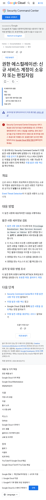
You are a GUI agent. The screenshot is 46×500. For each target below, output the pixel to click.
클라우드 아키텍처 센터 (10, 433)
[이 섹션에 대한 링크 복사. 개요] (10, 175)
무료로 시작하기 (11, 17)
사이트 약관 (34, 474)
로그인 (40, 3)
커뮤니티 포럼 (7, 397)
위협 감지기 (11, 156)
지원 (3, 401)
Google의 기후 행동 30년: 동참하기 (16, 482)
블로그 (4, 448)
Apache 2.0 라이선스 (23, 349)
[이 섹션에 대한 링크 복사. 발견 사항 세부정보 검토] (29, 220)
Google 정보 (6, 474)
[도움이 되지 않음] (21, 52)
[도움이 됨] (17, 52)
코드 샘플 (5, 429)
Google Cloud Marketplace (12, 382)
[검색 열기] (28, 3)
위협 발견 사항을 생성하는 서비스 (21, 314)
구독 (33, 488)
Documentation (15, 44)
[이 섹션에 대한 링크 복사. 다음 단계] (16, 287)
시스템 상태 (6, 409)
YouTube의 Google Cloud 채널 (14, 461)
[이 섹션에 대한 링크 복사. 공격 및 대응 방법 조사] (27, 269)
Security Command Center (23, 10)
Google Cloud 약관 (10, 478)
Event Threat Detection (12, 193)
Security (27, 44)
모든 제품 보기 (7, 374)
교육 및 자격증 (7, 437)
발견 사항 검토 (13, 226)
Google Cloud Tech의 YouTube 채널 (16, 465)
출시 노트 (5, 405)
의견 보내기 (9, 57)
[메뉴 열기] (4, 3)
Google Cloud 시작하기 (11, 425)
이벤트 (4, 452)
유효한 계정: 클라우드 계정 (30, 277)
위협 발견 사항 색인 (34, 163)
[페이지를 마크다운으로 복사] (13, 81)
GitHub (4, 421)
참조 (29, 47)
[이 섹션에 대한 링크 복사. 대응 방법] (16, 206)
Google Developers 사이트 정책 (31, 351)
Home (4, 44)
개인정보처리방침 (20, 474)
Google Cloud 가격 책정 (11, 378)
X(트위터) (5, 457)
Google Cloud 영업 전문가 (25, 140)
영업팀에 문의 (7, 386)
